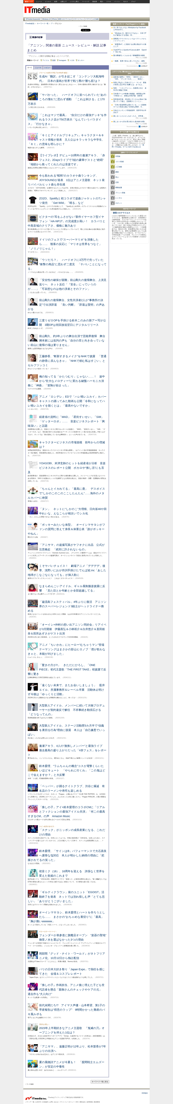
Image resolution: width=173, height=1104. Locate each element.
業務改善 (118, 187)
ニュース (39, 1)
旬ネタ (125, 1)
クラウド (88, 19)
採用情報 (90, 1102)
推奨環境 (97, 1102)
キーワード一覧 (43, 23)
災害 (117, 182)
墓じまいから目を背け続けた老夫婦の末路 (130, 122)
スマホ (108, 1)
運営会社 (83, 1102)
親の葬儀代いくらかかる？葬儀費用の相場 (130, 56)
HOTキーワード (129, 209)
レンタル (118, 198)
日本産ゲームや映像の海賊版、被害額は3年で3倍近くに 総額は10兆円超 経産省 (129, 95)
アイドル (45, 60)
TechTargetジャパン (133, 24)
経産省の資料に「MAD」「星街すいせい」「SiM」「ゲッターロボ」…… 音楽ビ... (129, 78)
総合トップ (29, 1)
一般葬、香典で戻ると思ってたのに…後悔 (130, 62)
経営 (55, 1)
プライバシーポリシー (67, 1102)
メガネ (72, 60)
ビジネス (48, 1)
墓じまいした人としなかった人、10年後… (130, 117)
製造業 (94, 1)
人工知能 (95, 19)
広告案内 (45, 1102)
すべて (29, 68)
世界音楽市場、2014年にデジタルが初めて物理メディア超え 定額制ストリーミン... (130, 100)
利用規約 (145, 1093)
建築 (117, 172)
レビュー (47, 68)
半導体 (117, 156)
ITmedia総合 (29, 23)
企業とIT (64, 1)
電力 (101, 1)
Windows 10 (46, 19)
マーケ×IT (85, 1)
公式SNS (38, 1102)
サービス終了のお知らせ (129, 132)
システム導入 (74, 1)
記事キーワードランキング (129, 152)
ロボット (118, 203)
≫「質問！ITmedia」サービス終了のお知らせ (128, 146)
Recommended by (132, 66)
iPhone (54, 19)
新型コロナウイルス (65, 19)
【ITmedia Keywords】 (33, 19)
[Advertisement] (129, 283)
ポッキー (81, 60)
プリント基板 (120, 193)
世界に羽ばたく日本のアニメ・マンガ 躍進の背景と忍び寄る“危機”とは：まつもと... (129, 83)
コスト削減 (119, 162)
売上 (117, 177)
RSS (77, 1102)
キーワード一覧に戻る (100, 1082)
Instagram (62, 60)
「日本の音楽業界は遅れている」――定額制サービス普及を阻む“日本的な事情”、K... (129, 106)
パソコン (117, 1)
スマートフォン (78, 19)
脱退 (54, 60)
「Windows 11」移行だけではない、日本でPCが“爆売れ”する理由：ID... (129, 34)
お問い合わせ (54, 1102)
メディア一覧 (29, 1102)
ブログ (133, 1)
